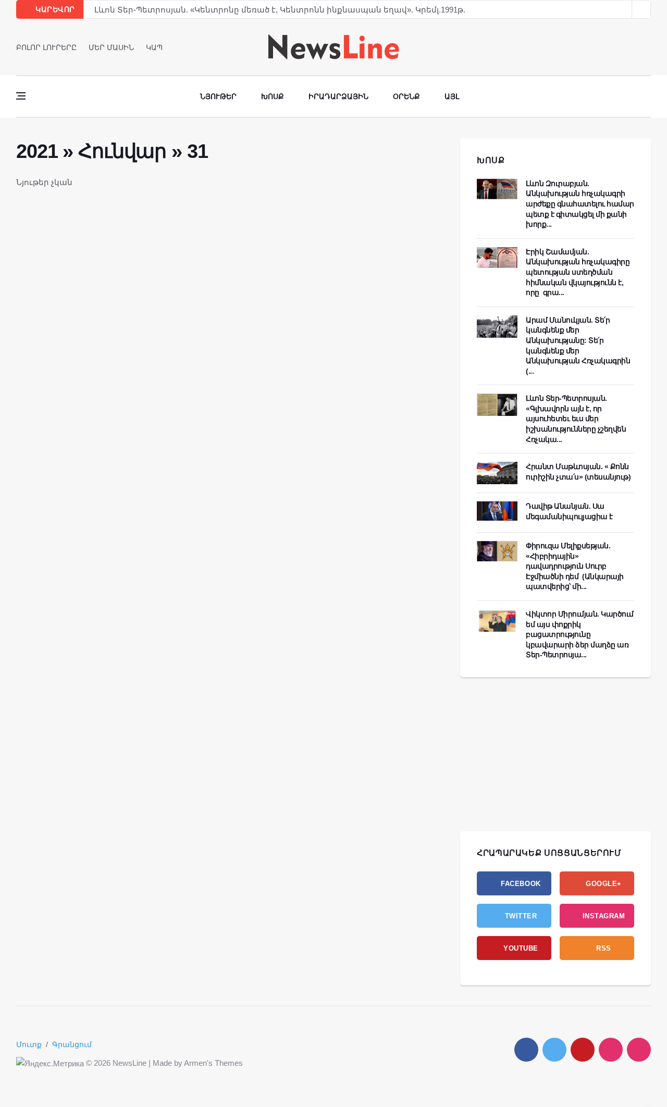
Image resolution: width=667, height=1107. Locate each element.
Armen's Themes (213, 1063)
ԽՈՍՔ (491, 160)
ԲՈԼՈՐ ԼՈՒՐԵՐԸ (46, 47)
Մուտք (29, 1044)
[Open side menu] (21, 96)
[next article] (622, 9)
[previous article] (641, 9)
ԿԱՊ (154, 47)
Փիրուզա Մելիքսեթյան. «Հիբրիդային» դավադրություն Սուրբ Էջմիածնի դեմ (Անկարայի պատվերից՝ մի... (575, 566)
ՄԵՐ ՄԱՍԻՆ (111, 47)
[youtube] (647, 47)
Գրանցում (72, 1044)
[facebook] (618, 47)
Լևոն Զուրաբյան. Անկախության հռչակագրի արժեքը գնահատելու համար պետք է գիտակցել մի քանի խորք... (580, 203)
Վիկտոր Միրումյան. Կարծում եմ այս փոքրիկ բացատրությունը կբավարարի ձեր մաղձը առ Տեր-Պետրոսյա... (580, 634)
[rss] (639, 1050)
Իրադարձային (338, 96)
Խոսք (272, 96)
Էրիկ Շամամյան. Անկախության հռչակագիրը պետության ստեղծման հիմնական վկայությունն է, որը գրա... (577, 272)
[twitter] (632, 47)
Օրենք (406, 96)
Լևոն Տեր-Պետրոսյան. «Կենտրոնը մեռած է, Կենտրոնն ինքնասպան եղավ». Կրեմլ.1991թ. (279, 9)
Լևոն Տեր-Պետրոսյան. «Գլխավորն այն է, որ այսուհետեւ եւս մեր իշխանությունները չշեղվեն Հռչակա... (576, 418)
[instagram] (611, 1050)
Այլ (451, 96)
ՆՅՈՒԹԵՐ (218, 96)
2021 (36, 151)
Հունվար (122, 151)
